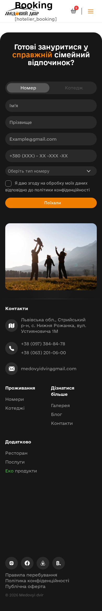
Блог (56, 414)
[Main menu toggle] (90, 11)
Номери (14, 399)
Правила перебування (31, 574)
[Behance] (58, 563)
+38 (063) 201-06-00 (43, 352)
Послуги (15, 461)
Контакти (62, 423)
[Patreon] (43, 563)
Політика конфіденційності (37, 580)
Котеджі (15, 408)
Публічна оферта (25, 586)
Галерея (60, 405)
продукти (21, 470)
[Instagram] (11, 563)
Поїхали (52, 203)
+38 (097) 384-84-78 (43, 343)
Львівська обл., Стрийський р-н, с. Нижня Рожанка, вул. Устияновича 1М (54, 325)
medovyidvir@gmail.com (48, 368)
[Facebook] (27, 563)
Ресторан (16, 452)
